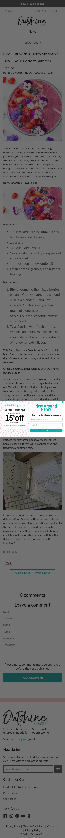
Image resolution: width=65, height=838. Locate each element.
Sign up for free (46, 430)
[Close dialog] (63, 402)
